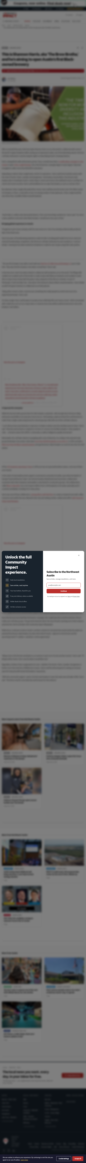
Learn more (24, 1160)
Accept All (78, 1159)
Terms (69, 596)
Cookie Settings (64, 1159)
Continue (64, 591)
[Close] (79, 555)
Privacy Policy (76, 596)
